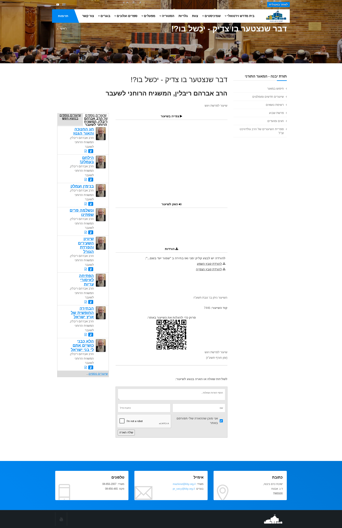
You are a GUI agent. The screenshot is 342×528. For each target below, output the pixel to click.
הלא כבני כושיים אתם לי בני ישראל (82, 345)
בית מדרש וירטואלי (240, 16)
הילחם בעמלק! (87, 159)
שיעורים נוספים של (96, 119)
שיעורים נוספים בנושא (70, 116)
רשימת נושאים (275, 104)
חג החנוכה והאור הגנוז (83, 131)
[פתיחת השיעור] (85, 151)
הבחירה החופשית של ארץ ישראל (82, 312)
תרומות (63, 16)
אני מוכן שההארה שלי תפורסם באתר (197, 421)
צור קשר (88, 16)
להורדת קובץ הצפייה (209, 269)
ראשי (63, 28)
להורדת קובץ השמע (209, 263)
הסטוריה (168, 16)
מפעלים (149, 16)
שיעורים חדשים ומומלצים (268, 96)
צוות (195, 16)
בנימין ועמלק (82, 186)
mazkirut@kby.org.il (184, 484)
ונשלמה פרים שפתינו (82, 212)
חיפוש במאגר (275, 88)
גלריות (183, 16)
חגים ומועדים (275, 121)
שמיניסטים (213, 16)
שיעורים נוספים (98, 373)
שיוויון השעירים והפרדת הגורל (86, 245)
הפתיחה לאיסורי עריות (86, 279)
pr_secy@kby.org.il (184, 488)
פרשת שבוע (276, 112)
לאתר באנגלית (278, 4)
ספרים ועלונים (127, 16)
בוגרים (105, 16)
